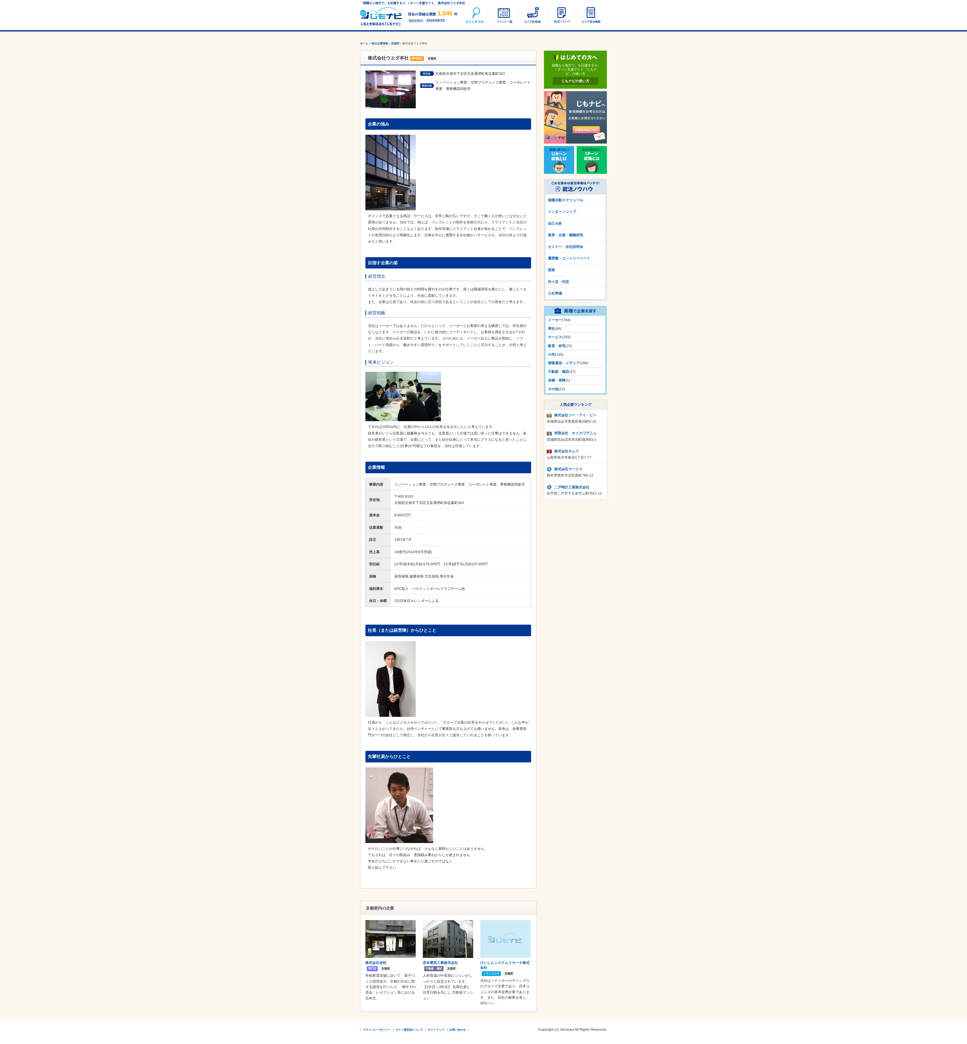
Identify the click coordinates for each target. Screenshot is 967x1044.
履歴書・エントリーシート (569, 258)
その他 (553, 389)
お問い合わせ (457, 1029)
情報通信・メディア (564, 363)
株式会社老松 (376, 963)
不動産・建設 (558, 371)
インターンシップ (562, 212)
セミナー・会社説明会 (565, 247)
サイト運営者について (409, 1029)
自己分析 (555, 223)
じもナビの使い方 (575, 81)
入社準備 (555, 293)
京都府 (395, 43)
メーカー (555, 320)
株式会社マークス (568, 469)
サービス (555, 337)
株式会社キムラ (566, 451)
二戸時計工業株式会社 (572, 487)
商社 (551, 328)
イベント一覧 (504, 15)
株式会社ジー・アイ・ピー (575, 415)
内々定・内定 (558, 282)
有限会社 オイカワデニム (575, 433)
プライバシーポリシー (377, 1029)
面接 (551, 270)
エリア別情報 (532, 15)
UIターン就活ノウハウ (561, 15)
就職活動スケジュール (565, 200)
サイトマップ (436, 1029)
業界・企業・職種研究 (565, 235)
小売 (551, 354)
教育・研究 (557, 346)
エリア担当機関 (590, 15)
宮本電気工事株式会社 (440, 963)
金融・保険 (557, 380)
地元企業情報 (475, 15)
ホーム (364, 43)
